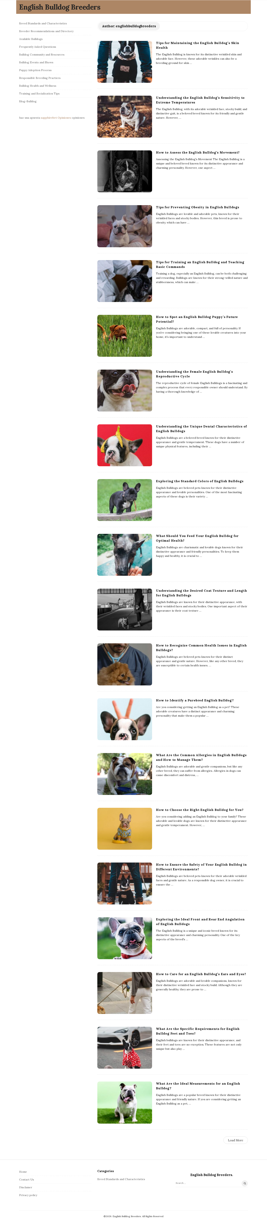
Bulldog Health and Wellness (37, 85)
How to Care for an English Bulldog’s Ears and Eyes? (201, 974)
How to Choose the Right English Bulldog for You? (199, 810)
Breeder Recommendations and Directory (46, 31)
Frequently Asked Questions (37, 47)
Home (23, 1171)
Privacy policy (28, 1195)
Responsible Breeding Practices (40, 78)
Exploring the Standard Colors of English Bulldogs (199, 481)
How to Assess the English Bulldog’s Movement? (198, 152)
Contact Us (26, 1179)
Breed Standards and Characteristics (43, 23)
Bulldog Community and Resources (42, 54)
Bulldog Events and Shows (36, 62)
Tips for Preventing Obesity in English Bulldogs (197, 207)
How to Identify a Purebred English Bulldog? (195, 700)
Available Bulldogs (31, 39)
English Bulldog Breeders (59, 7)
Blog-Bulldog (28, 101)
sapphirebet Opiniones (56, 117)
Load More (235, 1140)
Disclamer (25, 1187)
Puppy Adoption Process (35, 70)
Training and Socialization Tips (39, 93)
